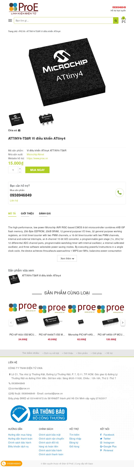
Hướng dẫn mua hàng (20, 434)
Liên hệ (14, 200)
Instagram (109, 442)
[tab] (12, 213)
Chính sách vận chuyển (51, 438)
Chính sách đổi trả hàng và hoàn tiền (49, 444)
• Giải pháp (96, 353)
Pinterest (108, 450)
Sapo (90, 463)
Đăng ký (73, 442)
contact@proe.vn (20, 388)
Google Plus (110, 446)
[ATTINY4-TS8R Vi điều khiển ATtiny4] (14, 279)
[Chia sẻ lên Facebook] (19, 130)
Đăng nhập (75, 438)
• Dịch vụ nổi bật (51, 353)
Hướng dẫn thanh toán (20, 438)
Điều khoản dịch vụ (18, 446)
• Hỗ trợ (108, 353)
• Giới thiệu (67, 353)
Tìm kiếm (74, 434)
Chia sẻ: (13, 130)
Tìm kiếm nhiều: (31, 352)
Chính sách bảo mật (50, 434)
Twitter (107, 438)
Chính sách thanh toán (51, 454)
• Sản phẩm (82, 353)
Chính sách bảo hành (19, 442)
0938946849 (119, 7)
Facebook (108, 434)
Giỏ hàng (74, 446)
